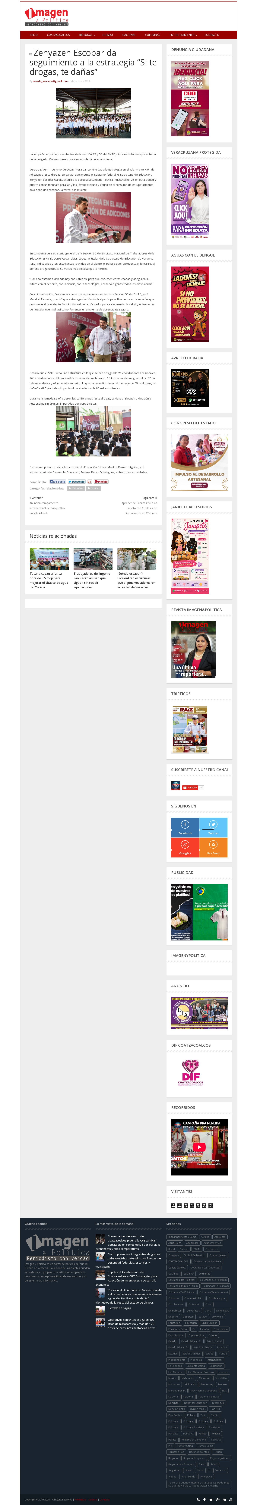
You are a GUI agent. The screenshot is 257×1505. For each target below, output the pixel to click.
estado (213, 1335)
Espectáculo (221, 1329)
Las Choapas (175, 1372)
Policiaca (188, 1421)
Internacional (214, 1359)
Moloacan (174, 1384)
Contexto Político (193, 1298)
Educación (191, 1322)
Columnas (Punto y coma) (183, 1286)
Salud (214, 1464)
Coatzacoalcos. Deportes (205, 1267)
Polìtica (172, 1439)
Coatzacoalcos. (177, 1267)
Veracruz (220, 1470)
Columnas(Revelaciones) (213, 1292)
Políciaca (219, 1421)
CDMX (197, 1249)
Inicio (34, 35)
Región (218, 1452)
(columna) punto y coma (182, 1236)
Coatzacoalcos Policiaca (207, 1261)
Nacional (129, 35)
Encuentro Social (177, 1329)
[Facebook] (204, 1499)
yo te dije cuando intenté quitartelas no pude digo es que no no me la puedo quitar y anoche (198, 1484)
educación (174, 1322)
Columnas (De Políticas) (213, 1279)
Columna (188, 1273)
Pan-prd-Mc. (175, 1415)
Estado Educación (191, 1341)
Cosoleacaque (216, 1298)
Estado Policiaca (203, 1347)
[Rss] (198, 1499)
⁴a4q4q (205, 1236)
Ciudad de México (194, 1255)
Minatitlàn (221, 1378)
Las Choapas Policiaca (201, 1372)
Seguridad (174, 1470)
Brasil (171, 1249)
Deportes (188, 1316)
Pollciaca (216, 1439)
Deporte (173, 1316)
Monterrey (207, 1384)
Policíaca (203, 1421)
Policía (214, 1415)
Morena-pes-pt (177, 1390)
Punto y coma (185, 1445)
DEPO (208, 1310)
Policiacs (173, 1433)
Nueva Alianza (176, 1409)
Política (216, 1433)
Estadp (210, 1353)
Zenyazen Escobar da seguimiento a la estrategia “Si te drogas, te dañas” (93, 62)
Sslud (200, 1470)
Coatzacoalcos (58, 35)
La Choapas (175, 1365)
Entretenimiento (182, 35)
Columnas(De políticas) (181, 1292)
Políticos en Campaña (194, 1439)
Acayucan (220, 1236)
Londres (223, 1372)
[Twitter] (211, 1499)
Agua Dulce (174, 1243)
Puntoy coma (205, 1445)
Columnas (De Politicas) (181, 1279)
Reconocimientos (199, 1452)
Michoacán (188, 1378)
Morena (222, 1384)
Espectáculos (196, 1335)
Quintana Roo (176, 1452)
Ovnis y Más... (198, 1409)
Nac (224, 1390)
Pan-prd (215, 1409)
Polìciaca (173, 1427)
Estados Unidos (192, 1353)
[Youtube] (231, 1499)
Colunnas (173, 1298)
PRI (170, 1445)
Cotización (194, 1304)
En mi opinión (209, 1322)
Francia (223, 1353)
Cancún (184, 1249)
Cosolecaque (175, 1304)
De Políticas (193, 1310)
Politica (202, 1433)
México (172, 1378)
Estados (173, 1353)
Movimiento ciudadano (204, 1390)
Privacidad (80, 1499)
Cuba (208, 1304)
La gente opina (196, 1365)
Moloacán (190, 1384)
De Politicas (175, 1310)
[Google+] (218, 1499)
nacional (173, 1396)
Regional (173, 1458)
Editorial (92, 1499)
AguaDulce (192, 1243)
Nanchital (173, 1402)
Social (188, 1470)
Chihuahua (211, 1249)
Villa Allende (188, 1476)
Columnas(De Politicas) (216, 1286)
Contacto (212, 35)
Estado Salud (214, 1341)
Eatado (203, 1316)
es (193, 1329)
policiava (188, 1433)
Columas (173, 1273)
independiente (176, 1359)
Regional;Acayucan (194, 1458)
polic (203, 1415)
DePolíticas (222, 1310)
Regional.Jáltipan (219, 1458)
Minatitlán (204, 1378)
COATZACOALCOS (178, 1261)
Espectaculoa (176, 1335)
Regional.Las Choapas (181, 1464)
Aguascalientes (212, 1243)
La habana (216, 1365)
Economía (217, 1316)
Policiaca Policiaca (193, 1427)
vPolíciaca (206, 1476)
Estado (107, 35)
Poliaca (191, 1415)
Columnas (152, 35)
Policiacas (214, 1427)
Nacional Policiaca (208, 1396)
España (204, 1329)
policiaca (173, 1421)
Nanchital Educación (195, 1402)
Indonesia (196, 1359)
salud (202, 1464)
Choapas (173, 1255)
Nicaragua (218, 1402)
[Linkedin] (224, 1499)
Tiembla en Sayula (119, 1308)
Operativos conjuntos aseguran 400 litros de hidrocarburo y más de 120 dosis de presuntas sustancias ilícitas (132, 1324)
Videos (172, 1476)
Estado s (222, 1347)
